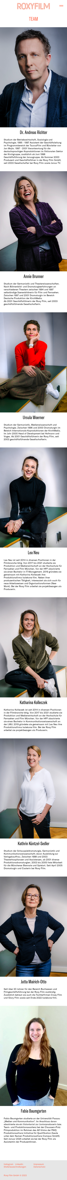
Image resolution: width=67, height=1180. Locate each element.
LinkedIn (19, 1164)
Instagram (8, 1164)
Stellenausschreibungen (15, 1166)
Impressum (39, 1164)
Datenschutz (39, 1166)
